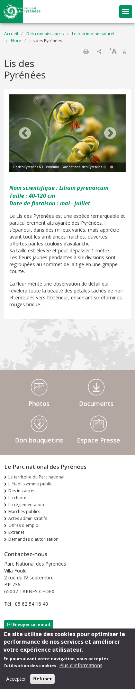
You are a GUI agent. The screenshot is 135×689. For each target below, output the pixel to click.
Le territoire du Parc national (36, 477)
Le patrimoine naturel (93, 34)
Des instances (21, 491)
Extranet (16, 532)
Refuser (42, 678)
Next (110, 134)
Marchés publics (24, 511)
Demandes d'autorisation (33, 539)
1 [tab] (97, 167)
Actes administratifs (27, 518)
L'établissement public (30, 484)
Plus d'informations (80, 665)
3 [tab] (111, 167)
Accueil (11, 34)
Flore (16, 41)
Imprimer (85, 51)
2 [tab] (104, 167)
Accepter (16, 679)
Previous (25, 134)
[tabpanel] (67, 134)
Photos (39, 403)
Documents (96, 403)
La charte (17, 498)
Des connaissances (45, 34)
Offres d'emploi (23, 525)
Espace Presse (98, 440)
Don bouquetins (39, 440)
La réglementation (26, 505)
